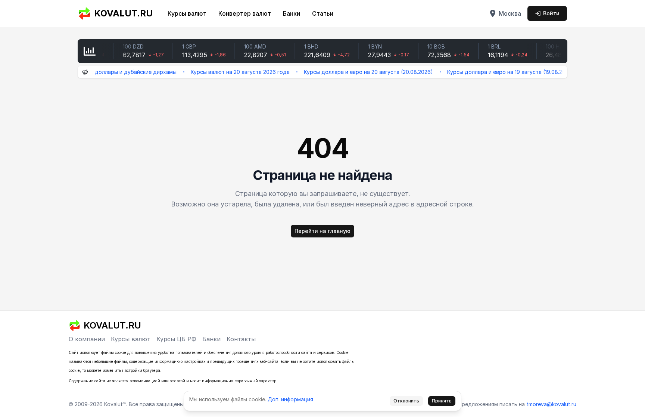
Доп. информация (290, 399)
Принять (442, 401)
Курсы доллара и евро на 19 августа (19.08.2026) (502, 72)
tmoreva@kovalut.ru (551, 404)
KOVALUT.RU (123, 13)
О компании (87, 339)
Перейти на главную (322, 231)
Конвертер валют (244, 13)
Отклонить (406, 401)
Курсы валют (187, 13)
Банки (291, 13)
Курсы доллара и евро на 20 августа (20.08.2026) (360, 72)
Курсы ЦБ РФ (176, 339)
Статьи (322, 13)
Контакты (241, 339)
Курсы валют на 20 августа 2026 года (232, 72)
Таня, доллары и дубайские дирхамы (119, 72)
